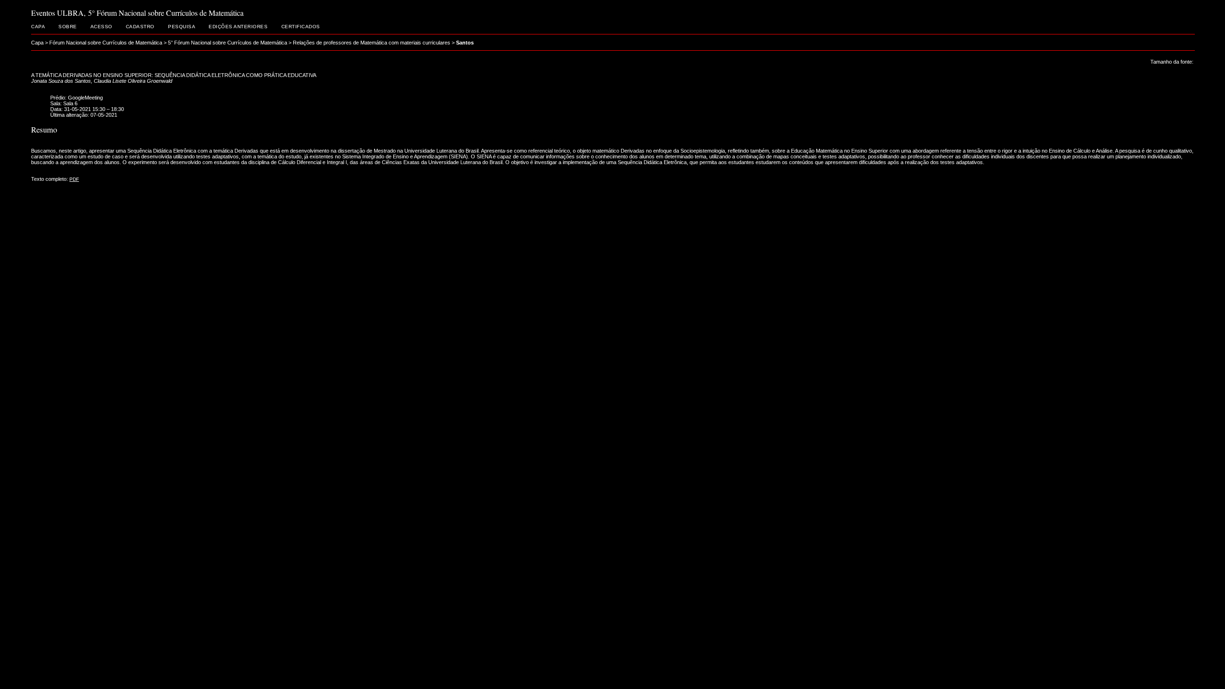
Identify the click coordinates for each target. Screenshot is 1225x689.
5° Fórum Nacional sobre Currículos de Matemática (227, 42)
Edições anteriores (238, 26)
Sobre (67, 26)
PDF (74, 179)
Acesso (101, 26)
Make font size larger (1182, 70)
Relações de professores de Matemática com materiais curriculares (371, 42)
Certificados (300, 26)
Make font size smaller (1159, 70)
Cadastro (140, 26)
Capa (38, 26)
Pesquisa (181, 26)
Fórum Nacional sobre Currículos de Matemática (105, 42)
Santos (465, 42)
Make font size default (1170, 70)
